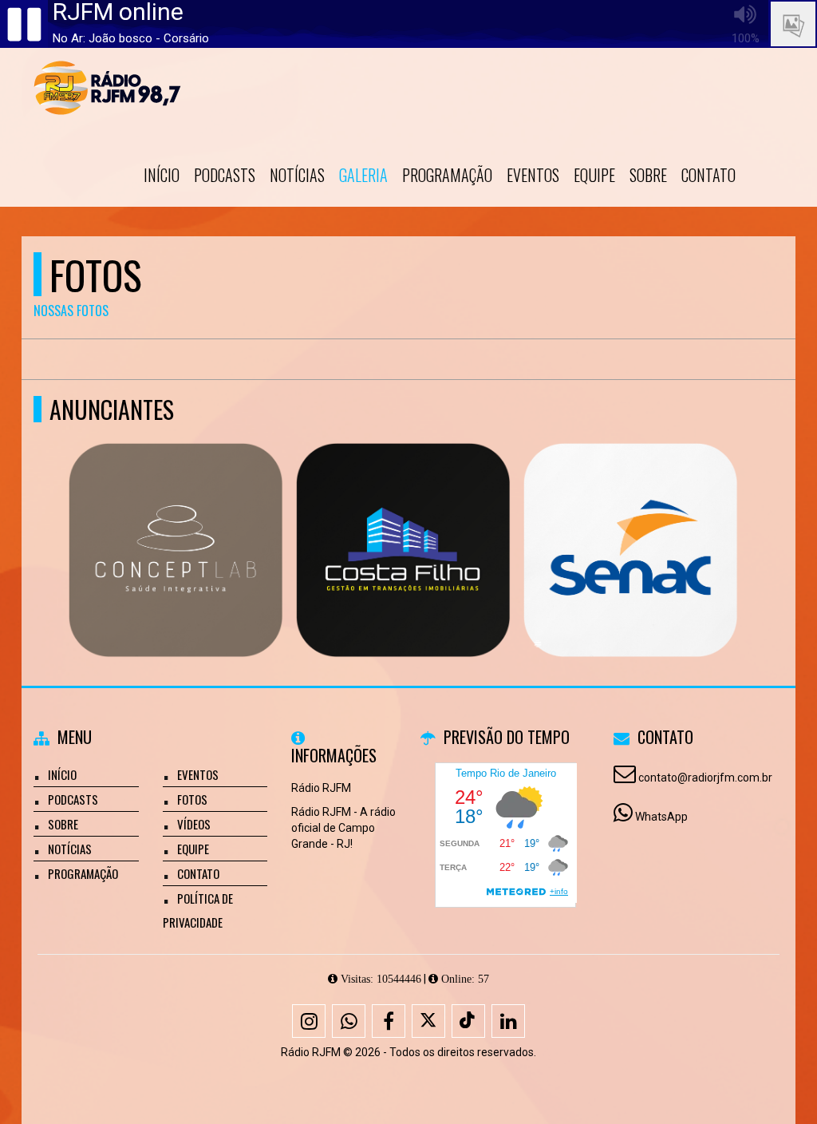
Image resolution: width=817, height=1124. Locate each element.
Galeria (363, 175)
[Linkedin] (508, 1021)
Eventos (533, 175)
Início (162, 175)
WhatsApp (661, 816)
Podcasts (224, 175)
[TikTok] (468, 1021)
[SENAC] (631, 521)
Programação (447, 175)
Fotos (192, 799)
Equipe (594, 175)
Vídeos (194, 824)
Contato (708, 175)
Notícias (297, 175)
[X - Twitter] (428, 1021)
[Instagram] (309, 1021)
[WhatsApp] (348, 1021)
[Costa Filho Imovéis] (403, 521)
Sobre (648, 175)
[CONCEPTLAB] (176, 521)
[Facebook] (388, 1021)
